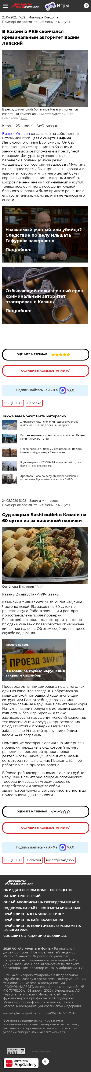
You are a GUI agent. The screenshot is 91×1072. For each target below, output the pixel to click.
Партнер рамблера (40, 1051)
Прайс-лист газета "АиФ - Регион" (33, 914)
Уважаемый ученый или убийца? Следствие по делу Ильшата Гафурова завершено (44, 235)
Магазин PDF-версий (22, 896)
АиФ (24, 118)
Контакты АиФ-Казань (61, 908)
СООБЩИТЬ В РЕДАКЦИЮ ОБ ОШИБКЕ (35, 936)
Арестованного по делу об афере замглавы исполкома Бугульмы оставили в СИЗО (49, 477)
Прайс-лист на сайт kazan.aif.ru (33, 920)
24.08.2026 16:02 (14, 501)
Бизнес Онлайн (16, 134)
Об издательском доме (25, 890)
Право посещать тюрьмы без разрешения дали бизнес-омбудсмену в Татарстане (51, 450)
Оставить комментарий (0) (45, 371)
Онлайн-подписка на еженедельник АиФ (41, 902)
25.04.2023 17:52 (13, 17)
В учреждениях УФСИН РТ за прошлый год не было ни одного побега (50, 464)
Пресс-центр (61, 890)
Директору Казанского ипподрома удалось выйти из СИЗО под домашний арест (49, 423)
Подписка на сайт (20, 908)
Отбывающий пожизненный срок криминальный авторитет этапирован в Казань (44, 296)
